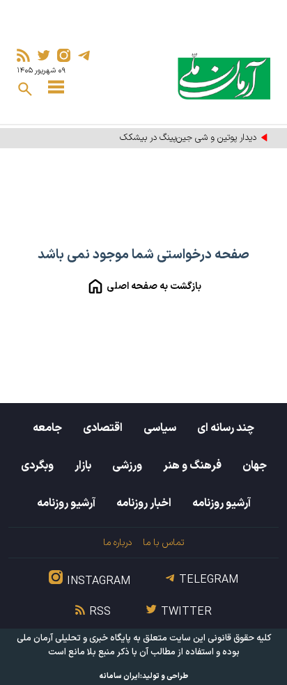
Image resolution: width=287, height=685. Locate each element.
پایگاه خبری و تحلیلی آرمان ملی (74, 638)
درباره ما (117, 542)
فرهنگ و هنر (192, 465)
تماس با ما (163, 542)
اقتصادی (103, 428)
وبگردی (37, 465)
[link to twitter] (43, 55)
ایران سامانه (120, 676)
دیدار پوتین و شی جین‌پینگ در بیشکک (188, 138)
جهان (254, 465)
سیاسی (160, 428)
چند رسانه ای (225, 428)
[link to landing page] (224, 76)
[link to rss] (23, 55)
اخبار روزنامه (143, 503)
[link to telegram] (84, 55)
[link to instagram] (63, 55)
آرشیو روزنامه (221, 503)
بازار (83, 465)
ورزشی (127, 465)
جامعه (47, 428)
